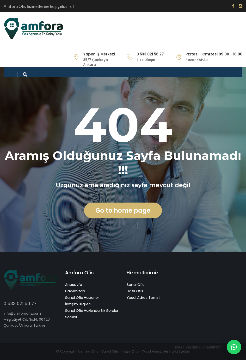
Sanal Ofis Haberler (82, 297)
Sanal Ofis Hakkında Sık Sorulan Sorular (92, 313)
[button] (234, 347)
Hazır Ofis (135, 291)
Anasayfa (73, 284)
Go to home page (123, 210)
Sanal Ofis (135, 284)
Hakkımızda (75, 291)
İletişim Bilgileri (78, 303)
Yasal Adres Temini (143, 297)
